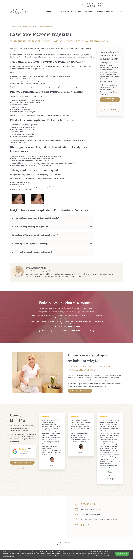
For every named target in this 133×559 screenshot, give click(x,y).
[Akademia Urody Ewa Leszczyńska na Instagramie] (121, 11)
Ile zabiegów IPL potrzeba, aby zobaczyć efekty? (35, 235)
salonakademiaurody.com (90, 515)
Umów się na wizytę (78, 391)
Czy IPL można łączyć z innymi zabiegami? (32, 252)
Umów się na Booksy (110, 99)
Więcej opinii (18, 468)
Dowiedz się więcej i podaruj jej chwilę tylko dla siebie (66, 331)
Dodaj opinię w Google (22, 462)
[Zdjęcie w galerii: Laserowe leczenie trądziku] (18, 200)
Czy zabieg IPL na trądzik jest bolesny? (30, 243)
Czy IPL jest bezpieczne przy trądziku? (30, 226)
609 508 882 (94, 6)
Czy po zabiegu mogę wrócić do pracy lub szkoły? (35, 218)
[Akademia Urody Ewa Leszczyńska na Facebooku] (116, 11)
